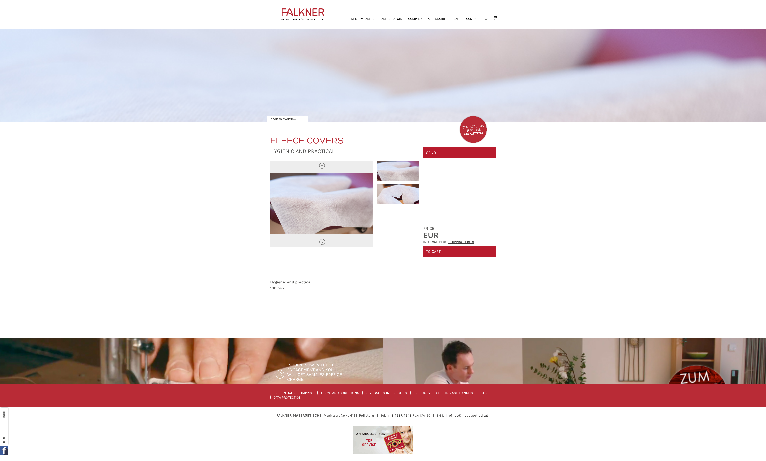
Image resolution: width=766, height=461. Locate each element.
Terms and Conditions (340, 393)
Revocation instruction (386, 393)
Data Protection (287, 397)
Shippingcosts (461, 242)
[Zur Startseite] (306, 14)
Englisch (4, 418)
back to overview (283, 119)
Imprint (307, 393)
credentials (284, 393)
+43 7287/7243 (400, 415)
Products (422, 393)
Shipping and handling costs (461, 393)
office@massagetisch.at (468, 415)
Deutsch (4, 437)
